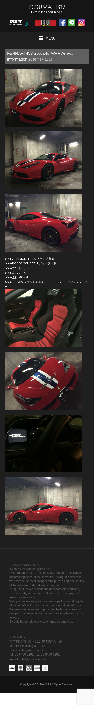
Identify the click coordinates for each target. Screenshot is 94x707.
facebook (62, 22)
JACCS (37, 668)
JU (12, 668)
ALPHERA (45, 668)
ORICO (20, 668)
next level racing (45, 22)
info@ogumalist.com (34, 659)
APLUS (29, 668)
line (71, 22)
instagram (81, 22)
